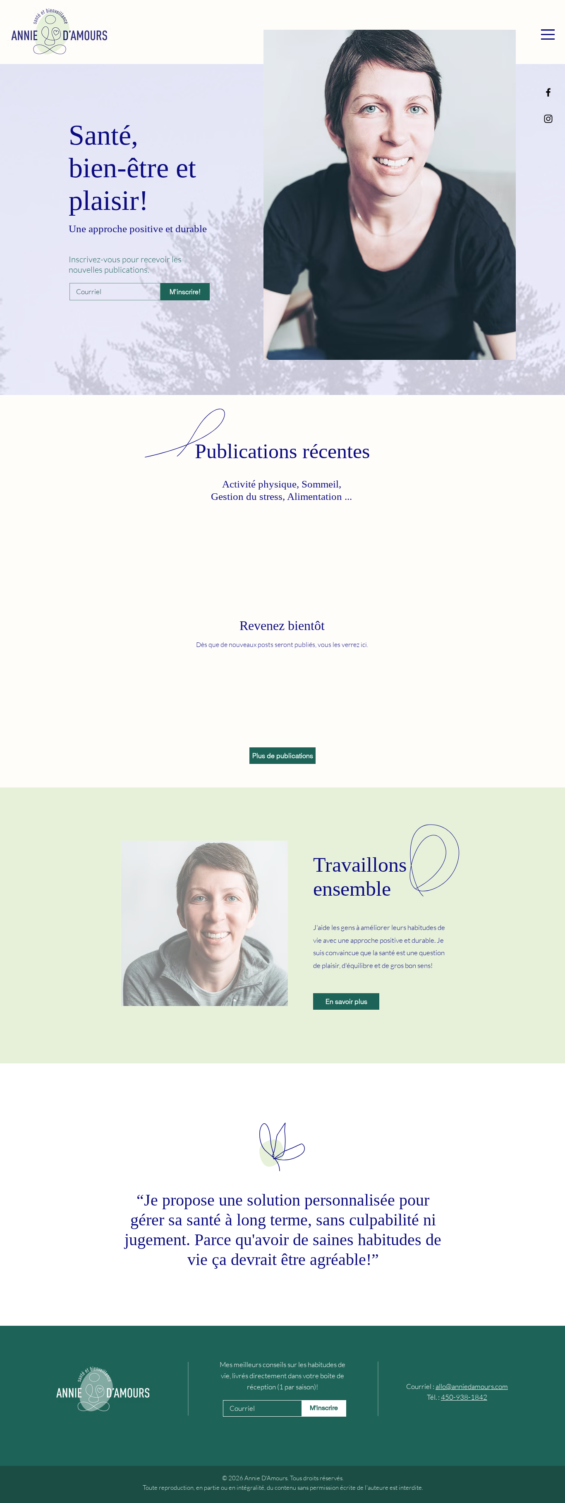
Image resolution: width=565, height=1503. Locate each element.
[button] (548, 34)
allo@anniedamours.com (472, 1386)
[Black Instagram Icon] (548, 118)
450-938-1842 (464, 1397)
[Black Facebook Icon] (548, 92)
